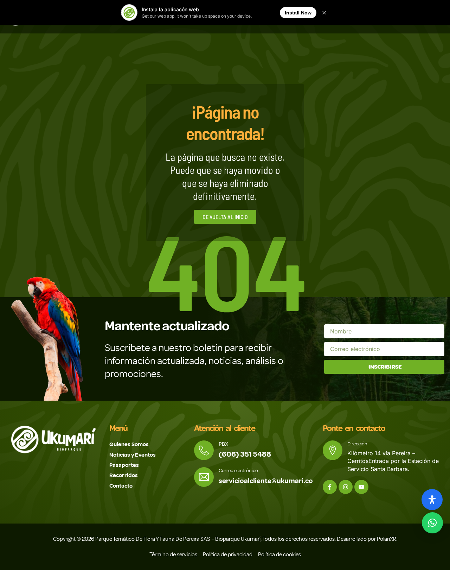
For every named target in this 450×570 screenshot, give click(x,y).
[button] (432, 522)
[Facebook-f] (330, 487)
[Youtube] (361, 487)
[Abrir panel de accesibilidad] (432, 499)
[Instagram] (346, 487)
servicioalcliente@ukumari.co (266, 480)
